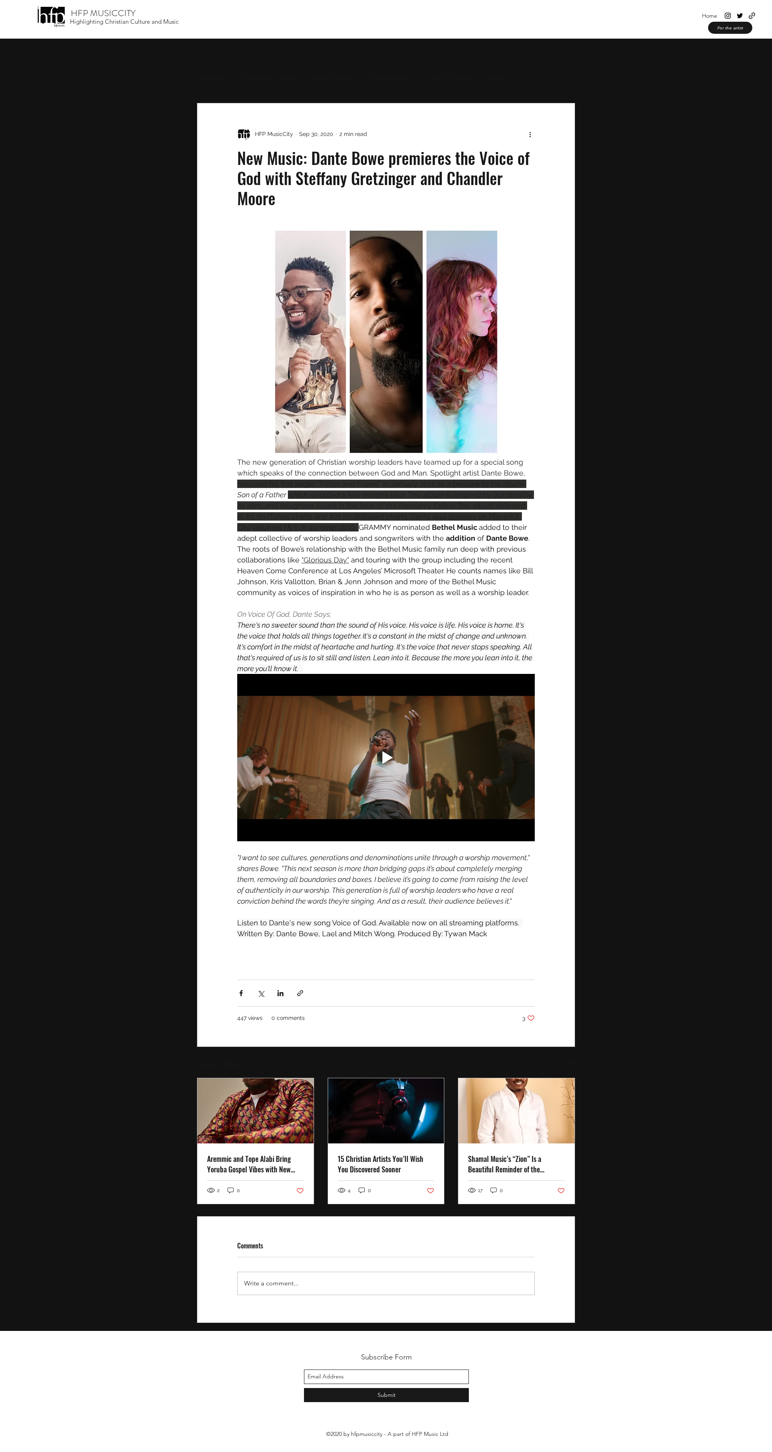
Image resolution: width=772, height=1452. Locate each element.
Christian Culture (267, 78)
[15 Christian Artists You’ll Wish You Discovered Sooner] (386, 1110)
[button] (565, 79)
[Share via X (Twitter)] (261, 993)
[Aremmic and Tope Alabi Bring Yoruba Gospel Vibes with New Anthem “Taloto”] (255, 1110)
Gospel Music (390, 78)
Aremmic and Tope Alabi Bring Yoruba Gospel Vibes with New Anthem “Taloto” (249, 1163)
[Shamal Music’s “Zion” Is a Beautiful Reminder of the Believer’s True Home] (516, 1110)
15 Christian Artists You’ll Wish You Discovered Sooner (380, 1163)
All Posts (210, 78)
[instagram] (728, 16)
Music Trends (450, 78)
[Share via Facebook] (241, 993)
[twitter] (740, 16)
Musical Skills (331, 78)
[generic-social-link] (752, 16)
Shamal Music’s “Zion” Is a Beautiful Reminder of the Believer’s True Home (504, 1163)
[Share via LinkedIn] (280, 993)
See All (565, 1063)
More (495, 78)
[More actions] (530, 134)
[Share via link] (300, 993)
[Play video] (386, 757)
